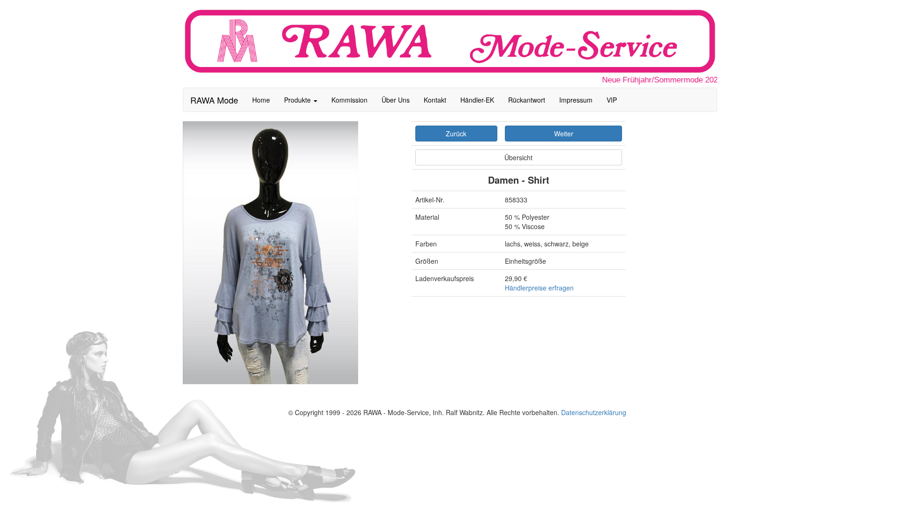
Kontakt (435, 99)
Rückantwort (526, 99)
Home (261, 99)
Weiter (563, 133)
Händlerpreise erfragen (539, 287)
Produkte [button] (298, 99)
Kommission (349, 99)
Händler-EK (477, 99)
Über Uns (396, 99)
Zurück (456, 133)
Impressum (575, 99)
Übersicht (518, 157)
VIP (612, 99)
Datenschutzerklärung (593, 412)
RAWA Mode (214, 100)
